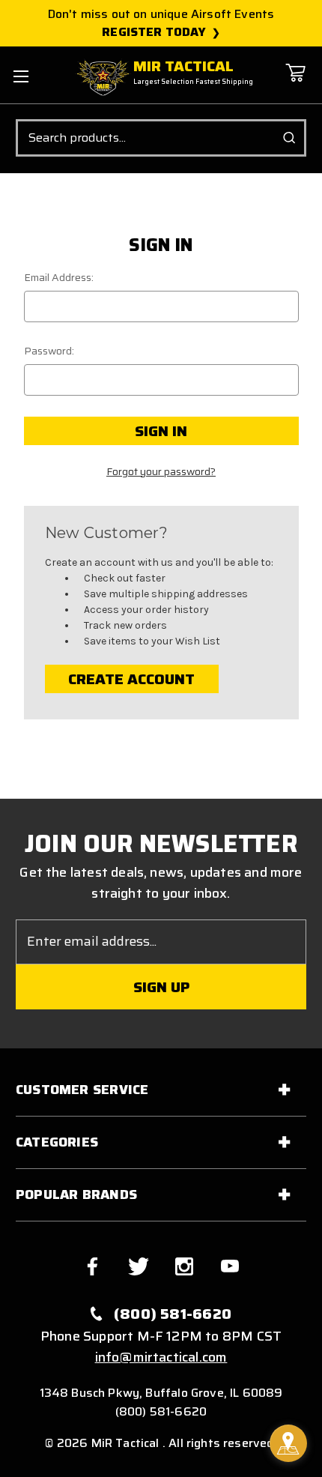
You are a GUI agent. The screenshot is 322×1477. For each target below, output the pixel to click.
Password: (49, 351)
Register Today (154, 32)
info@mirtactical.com (161, 1357)
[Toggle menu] (20, 76)
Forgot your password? (161, 472)
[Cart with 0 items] (295, 83)
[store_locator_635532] (288, 1443)
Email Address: (59, 278)
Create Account (131, 679)
